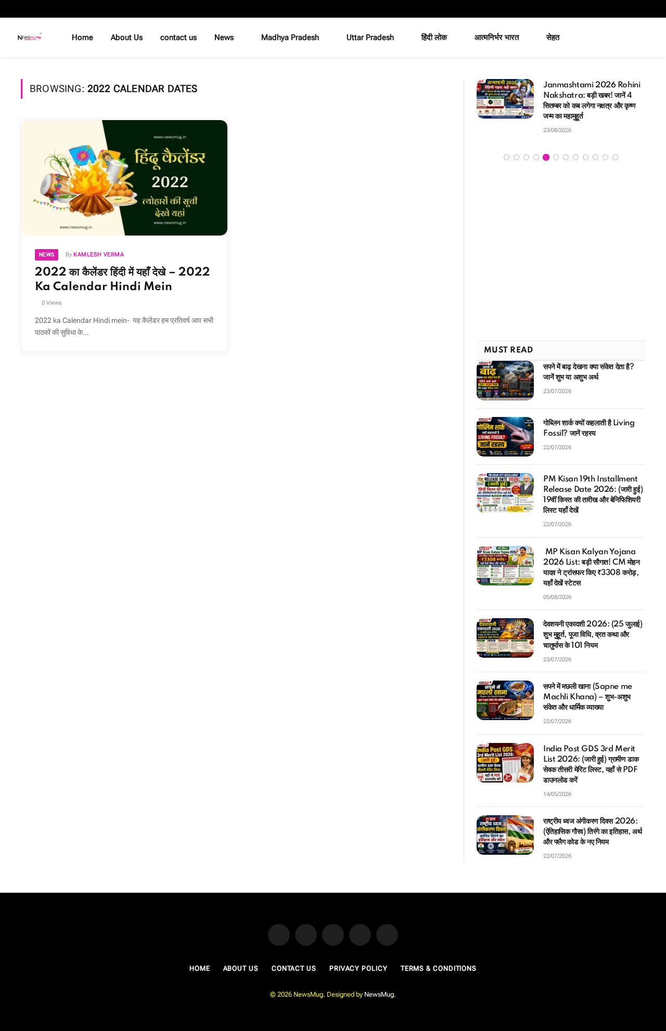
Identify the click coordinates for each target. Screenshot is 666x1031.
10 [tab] (595, 157)
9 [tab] (586, 157)
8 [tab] (576, 157)
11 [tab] (605, 157)
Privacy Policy (358, 968)
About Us (127, 37)
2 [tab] (516, 157)
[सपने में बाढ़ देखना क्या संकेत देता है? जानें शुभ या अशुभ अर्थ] (505, 380)
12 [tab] (615, 157)
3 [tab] (526, 157)
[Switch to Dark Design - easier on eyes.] (631, 37)
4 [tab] (536, 157)
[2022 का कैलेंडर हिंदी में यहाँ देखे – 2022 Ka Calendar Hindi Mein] (124, 178)
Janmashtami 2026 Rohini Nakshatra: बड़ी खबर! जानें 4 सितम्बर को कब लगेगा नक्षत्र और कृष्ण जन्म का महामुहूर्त (591, 101)
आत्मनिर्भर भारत (497, 37)
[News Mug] (30, 37)
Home (82, 37)
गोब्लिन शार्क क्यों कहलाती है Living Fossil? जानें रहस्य (588, 428)
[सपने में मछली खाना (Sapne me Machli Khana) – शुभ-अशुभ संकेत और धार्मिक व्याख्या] (505, 700)
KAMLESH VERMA (98, 254)
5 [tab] (546, 157)
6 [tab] (556, 157)
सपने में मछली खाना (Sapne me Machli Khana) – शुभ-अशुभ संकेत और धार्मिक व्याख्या (587, 697)
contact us (178, 37)
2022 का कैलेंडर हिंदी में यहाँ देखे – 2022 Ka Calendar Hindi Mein (122, 279)
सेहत (552, 37)
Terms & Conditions (439, 968)
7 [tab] (566, 157)
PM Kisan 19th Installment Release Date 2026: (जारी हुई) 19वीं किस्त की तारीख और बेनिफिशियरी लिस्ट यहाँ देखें (593, 495)
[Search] (646, 37)
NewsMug (379, 994)
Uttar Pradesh (370, 37)
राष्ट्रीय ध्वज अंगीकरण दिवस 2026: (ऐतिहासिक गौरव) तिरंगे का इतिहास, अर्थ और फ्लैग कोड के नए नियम (592, 831)
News (224, 37)
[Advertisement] (561, 252)
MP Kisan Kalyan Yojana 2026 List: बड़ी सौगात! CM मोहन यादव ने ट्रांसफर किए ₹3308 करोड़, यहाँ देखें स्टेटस (591, 568)
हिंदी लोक (434, 37)
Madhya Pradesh (290, 37)
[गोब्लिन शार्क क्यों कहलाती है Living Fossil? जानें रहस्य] (505, 436)
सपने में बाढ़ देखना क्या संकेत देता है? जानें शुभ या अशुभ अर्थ (588, 372)
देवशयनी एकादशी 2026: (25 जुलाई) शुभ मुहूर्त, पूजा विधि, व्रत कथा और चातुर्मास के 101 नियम (593, 634)
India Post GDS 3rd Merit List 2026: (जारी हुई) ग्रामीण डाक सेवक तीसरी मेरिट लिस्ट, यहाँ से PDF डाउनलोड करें (590, 765)
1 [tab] (506, 157)
